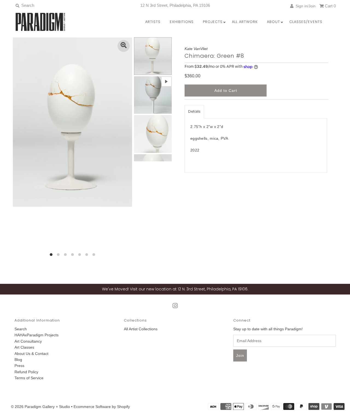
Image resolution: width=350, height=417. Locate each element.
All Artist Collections (141, 329)
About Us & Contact (31, 353)
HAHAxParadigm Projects (36, 335)
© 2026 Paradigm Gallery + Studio (40, 406)
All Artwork (245, 21)
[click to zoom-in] (124, 46)
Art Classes (24, 347)
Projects (213, 21)
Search (20, 329)
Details (194, 111)
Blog (18, 359)
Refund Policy (26, 372)
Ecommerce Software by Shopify (102, 406)
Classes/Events (305, 21)
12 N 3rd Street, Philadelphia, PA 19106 (175, 5)
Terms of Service (28, 378)
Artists (153, 21)
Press (19, 365)
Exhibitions (182, 21)
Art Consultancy (28, 341)
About (273, 21)
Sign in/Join (304, 6)
